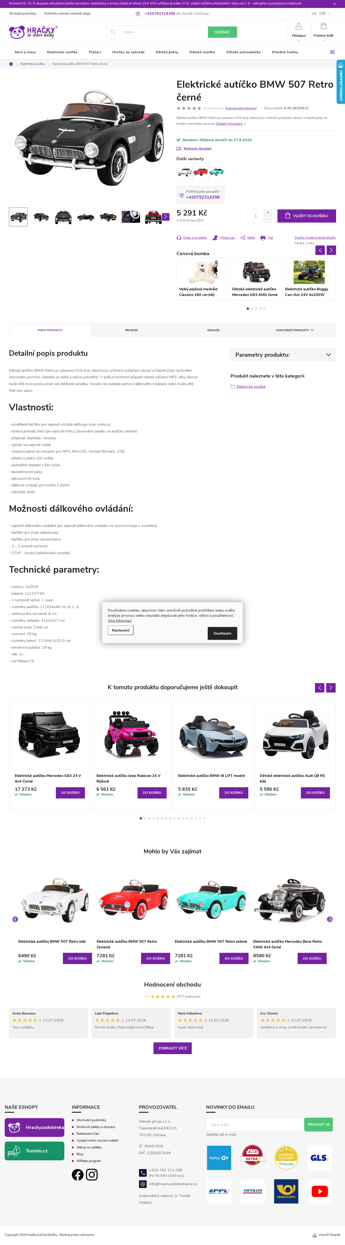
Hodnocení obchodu (172, 984)
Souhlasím (222, 633)
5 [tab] (265, 308)
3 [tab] (256, 308)
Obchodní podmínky (22, 13)
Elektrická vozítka (251, 386)
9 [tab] (174, 818)
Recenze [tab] (131, 330)
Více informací (120, 620)
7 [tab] (166, 818)
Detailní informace (229, 123)
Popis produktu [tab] (50, 330)
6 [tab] (162, 818)
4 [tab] (260, 308)
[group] (55, 919)
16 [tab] (204, 818)
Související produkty (292, 330)
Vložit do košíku (310, 216)
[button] (55, 958)
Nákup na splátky (89, 1147)
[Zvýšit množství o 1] (268, 213)
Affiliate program (89, 1161)
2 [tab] (252, 308)
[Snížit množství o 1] (268, 219)
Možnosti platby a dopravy (96, 1127)
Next (331, 250)
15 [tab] (200, 818)
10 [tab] (179, 818)
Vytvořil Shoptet (329, 1235)
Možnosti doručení (197, 148)
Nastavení (120, 630)
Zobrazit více (172, 1048)
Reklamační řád (88, 1134)
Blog (80, 1154)
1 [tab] (248, 308)
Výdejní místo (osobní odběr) (98, 1141)
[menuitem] (25, 52)
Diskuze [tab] (213, 330)
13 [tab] (191, 818)
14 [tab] (196, 818)
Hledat (222, 32)
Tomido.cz (37, 1151)
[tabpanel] (184, 171)
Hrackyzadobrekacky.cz (51, 1127)
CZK (322, 13)
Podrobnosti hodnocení (241, 108)
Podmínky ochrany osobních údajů (67, 13)
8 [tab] (170, 818)
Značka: (315, 238)
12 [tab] (187, 818)
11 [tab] (183, 818)
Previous (320, 250)
